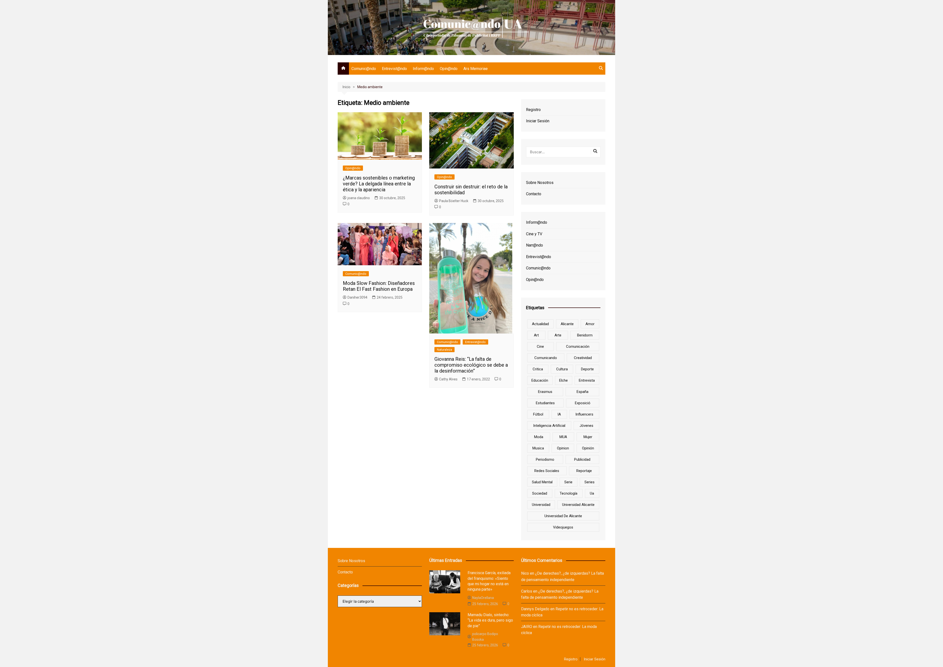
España (582, 391)
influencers (584, 414)
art (536, 335)
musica (538, 448)
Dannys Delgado (535, 609)
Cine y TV (534, 234)
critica (538, 369)
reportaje (584, 471)
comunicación (577, 346)
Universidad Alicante (578, 504)
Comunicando (545, 358)
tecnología (568, 493)
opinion (563, 448)
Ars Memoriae (475, 68)
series (589, 482)
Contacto (533, 194)
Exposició (582, 403)
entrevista (587, 380)
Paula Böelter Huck (453, 201)
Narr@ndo (534, 245)
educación (539, 380)
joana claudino (358, 198)
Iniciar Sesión (537, 121)
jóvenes (586, 425)
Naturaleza (444, 349)
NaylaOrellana (483, 598)
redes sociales (546, 471)
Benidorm (585, 335)
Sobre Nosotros (540, 182)
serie (568, 482)
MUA (563, 437)
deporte (587, 369)
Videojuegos (563, 527)
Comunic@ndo (363, 68)
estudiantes (545, 403)
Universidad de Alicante (563, 516)
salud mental (542, 482)
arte (558, 335)
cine (540, 346)
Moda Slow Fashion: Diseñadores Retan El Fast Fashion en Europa (379, 286)
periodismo (545, 459)
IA (559, 414)
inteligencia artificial (549, 425)
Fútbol (538, 414)
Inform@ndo (423, 68)
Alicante (567, 324)
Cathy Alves (448, 379)
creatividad (583, 358)
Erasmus (545, 391)
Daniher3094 (357, 297)
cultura (562, 369)
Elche (563, 380)
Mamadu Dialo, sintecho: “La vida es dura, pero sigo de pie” (490, 620)
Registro (533, 109)
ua (592, 493)
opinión (588, 448)
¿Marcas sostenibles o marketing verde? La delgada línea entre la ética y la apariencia (379, 184)
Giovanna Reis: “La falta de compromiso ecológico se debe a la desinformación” (471, 365)
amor (590, 324)
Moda (538, 437)
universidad (541, 504)
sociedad (539, 493)
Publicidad (582, 459)
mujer (587, 437)
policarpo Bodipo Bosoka (485, 636)
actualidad (540, 324)
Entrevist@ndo (394, 68)
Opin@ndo (449, 68)
